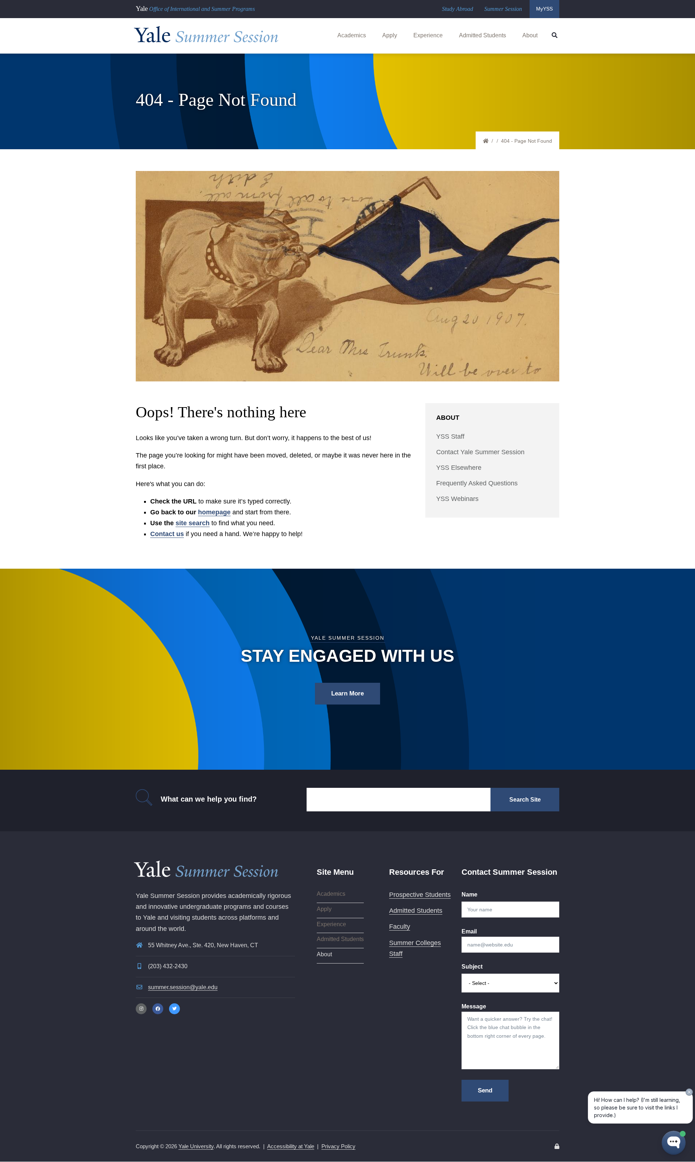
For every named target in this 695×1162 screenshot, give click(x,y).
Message (474, 1006)
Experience (428, 35)
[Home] (206, 33)
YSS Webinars (457, 498)
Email (469, 931)
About (530, 35)
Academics (351, 35)
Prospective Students (420, 894)
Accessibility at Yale (290, 1146)
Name (469, 894)
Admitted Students (482, 35)
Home (489, 141)
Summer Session (503, 9)
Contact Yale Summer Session (480, 452)
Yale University (196, 1146)
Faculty (399, 926)
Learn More (347, 693)
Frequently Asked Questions (477, 483)
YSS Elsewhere (458, 467)
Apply (389, 35)
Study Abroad (457, 9)
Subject (472, 967)
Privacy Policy (338, 1146)
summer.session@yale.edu (183, 987)
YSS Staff (450, 436)
